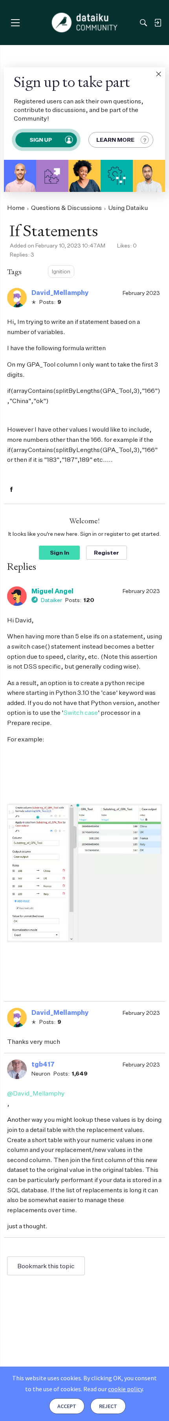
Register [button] (106, 552)
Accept (66, 1406)
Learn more (115, 139)
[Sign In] (158, 22)
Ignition (61, 271)
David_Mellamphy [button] (60, 292)
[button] (158, 74)
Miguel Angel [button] (52, 591)
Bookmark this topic (46, 1266)
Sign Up (40, 139)
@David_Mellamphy (36, 1093)
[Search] (143, 22)
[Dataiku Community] (85, 22)
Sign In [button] (59, 552)
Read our (113, 1389)
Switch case (80, 712)
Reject (108, 1406)
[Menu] (15, 22)
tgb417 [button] (43, 1064)
